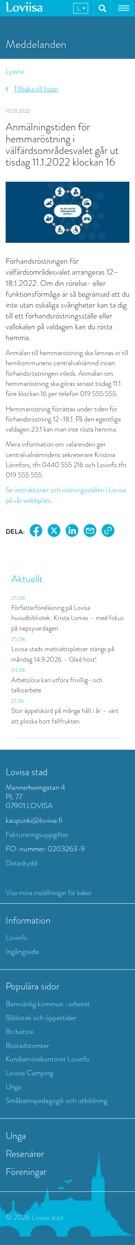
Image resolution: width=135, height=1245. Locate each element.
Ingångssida (22, 951)
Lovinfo (16, 937)
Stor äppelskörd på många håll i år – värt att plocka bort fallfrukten (64, 716)
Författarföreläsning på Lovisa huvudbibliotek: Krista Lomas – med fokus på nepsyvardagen (67, 618)
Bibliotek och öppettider (41, 1017)
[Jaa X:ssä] (54, 532)
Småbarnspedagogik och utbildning (56, 1100)
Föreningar (26, 1171)
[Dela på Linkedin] (72, 532)
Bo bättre (19, 1031)
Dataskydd (22, 863)
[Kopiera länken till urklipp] (108, 532)
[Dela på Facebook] (36, 532)
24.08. (18, 670)
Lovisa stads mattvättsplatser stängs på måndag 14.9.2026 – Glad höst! (62, 654)
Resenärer (25, 1153)
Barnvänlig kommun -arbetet (48, 1003)
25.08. (18, 598)
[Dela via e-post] (90, 532)
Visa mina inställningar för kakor (49, 893)
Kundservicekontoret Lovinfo (47, 1059)
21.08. (18, 701)
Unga (13, 1086)
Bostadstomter (27, 1045)
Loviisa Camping (29, 1072)
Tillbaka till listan (36, 89)
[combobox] (80, 8)
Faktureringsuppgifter (37, 834)
